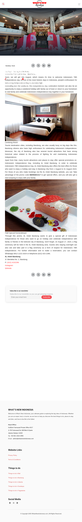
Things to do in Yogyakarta (16, 490)
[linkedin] (17, 503)
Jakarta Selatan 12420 (15, 433)
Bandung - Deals (10, 66)
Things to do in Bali (14, 473)
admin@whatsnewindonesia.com (23, 438)
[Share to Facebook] (33, 275)
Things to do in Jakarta (15, 482)
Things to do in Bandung (16, 478)
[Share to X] (38, 275)
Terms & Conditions (14, 459)
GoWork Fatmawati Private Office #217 (20, 427)
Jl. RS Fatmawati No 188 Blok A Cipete (20, 430)
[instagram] (13, 503)
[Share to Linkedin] (44, 275)
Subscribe (46, 297)
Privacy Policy (12, 455)
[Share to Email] (49, 275)
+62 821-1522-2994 (17, 436)
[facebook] (10, 503)
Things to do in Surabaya (16, 486)
